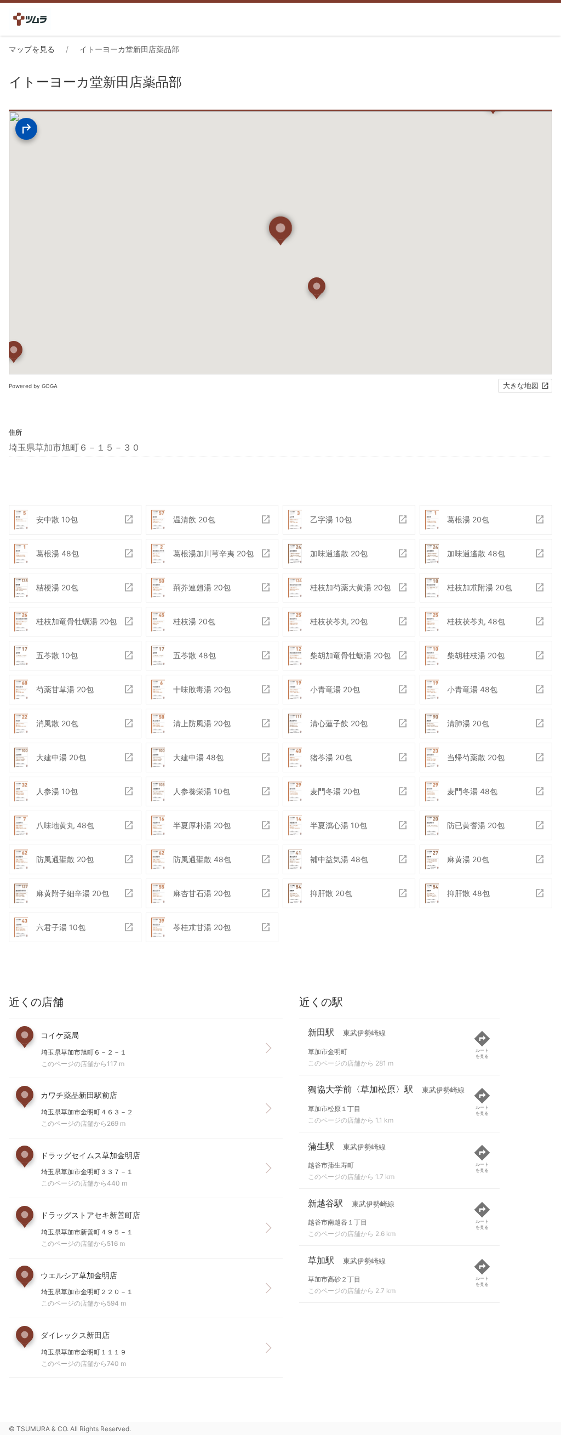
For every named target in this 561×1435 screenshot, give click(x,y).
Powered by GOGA (33, 386)
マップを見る (32, 49)
